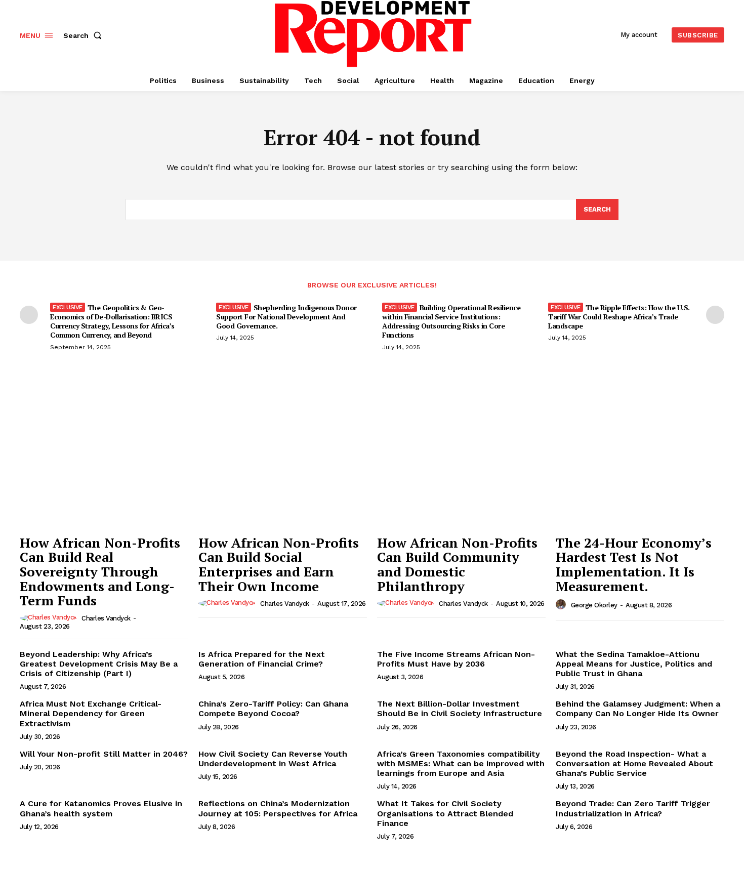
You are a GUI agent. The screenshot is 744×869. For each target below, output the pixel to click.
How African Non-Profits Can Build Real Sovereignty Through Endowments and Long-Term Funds (100, 571)
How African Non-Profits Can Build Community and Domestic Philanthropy (457, 564)
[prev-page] (29, 315)
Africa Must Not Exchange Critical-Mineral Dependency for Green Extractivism (90, 713)
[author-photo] (50, 618)
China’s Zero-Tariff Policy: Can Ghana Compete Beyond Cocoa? (273, 708)
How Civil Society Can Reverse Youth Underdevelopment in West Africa (272, 758)
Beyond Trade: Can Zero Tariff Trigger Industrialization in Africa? (633, 808)
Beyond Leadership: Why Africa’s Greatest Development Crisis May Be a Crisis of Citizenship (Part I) (99, 663)
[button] (84, 35)
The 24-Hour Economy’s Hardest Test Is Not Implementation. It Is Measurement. (634, 564)
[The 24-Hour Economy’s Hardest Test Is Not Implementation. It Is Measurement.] (640, 466)
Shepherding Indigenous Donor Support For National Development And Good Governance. (286, 316)
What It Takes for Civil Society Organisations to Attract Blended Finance (445, 813)
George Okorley (594, 605)
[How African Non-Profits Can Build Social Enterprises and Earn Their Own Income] (282, 466)
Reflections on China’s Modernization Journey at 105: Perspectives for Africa (277, 808)
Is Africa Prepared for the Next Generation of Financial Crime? (261, 659)
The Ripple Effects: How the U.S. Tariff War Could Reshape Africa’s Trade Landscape (619, 316)
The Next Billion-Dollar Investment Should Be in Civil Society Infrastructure (459, 708)
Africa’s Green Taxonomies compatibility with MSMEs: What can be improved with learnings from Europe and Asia (461, 763)
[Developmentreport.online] (373, 33)
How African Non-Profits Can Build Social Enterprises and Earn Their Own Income (278, 564)
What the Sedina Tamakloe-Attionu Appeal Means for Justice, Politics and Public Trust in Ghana (634, 663)
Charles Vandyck (106, 618)
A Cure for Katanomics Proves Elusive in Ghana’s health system (101, 808)
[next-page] (715, 315)
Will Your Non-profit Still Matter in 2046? (104, 754)
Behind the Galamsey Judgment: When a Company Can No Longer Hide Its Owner (638, 708)
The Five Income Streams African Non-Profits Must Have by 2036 (456, 659)
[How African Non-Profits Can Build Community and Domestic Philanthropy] (461, 466)
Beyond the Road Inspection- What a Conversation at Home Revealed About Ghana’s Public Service (634, 763)
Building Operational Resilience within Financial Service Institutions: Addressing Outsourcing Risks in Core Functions (451, 321)
